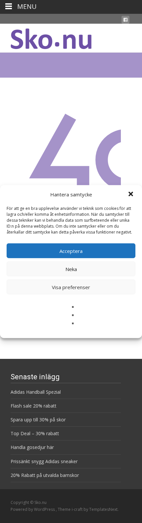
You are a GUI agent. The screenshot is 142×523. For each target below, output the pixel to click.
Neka (71, 268)
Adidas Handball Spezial (36, 392)
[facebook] (125, 21)
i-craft (78, 509)
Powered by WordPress (33, 509)
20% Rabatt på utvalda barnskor (45, 475)
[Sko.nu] (45, 37)
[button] (131, 194)
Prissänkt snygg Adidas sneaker (44, 461)
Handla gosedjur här (32, 447)
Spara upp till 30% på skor (38, 419)
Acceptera (71, 250)
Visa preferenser (71, 287)
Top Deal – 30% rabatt (35, 433)
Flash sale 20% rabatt (33, 406)
